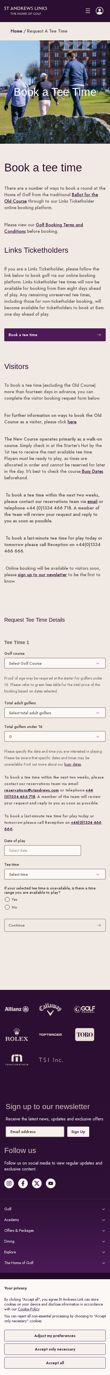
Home (16, 31)
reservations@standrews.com (31, 790)
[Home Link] (25, 11)
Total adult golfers (20, 703)
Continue (17, 925)
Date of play (14, 841)
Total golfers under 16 (23, 727)
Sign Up (77, 1141)
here (72, 422)
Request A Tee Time (47, 31)
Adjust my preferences (55, 1335)
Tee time (11, 864)
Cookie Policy (28, 1309)
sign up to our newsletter (42, 575)
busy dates (72, 764)
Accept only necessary (55, 1349)
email (92, 501)
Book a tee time (23, 334)
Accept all (55, 1363)
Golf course (14, 653)
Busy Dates (92, 471)
